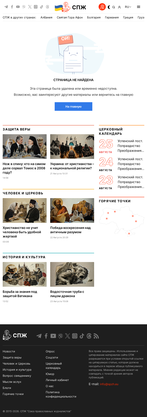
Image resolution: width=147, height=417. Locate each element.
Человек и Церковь (23, 193)
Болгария (94, 17)
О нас (50, 386)
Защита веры (16, 129)
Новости (9, 351)
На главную (73, 106)
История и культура (24, 257)
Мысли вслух (12, 382)
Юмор (50, 374)
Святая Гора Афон (70, 17)
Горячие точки (115, 201)
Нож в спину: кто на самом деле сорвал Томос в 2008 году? (24, 168)
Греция (128, 17)
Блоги (7, 388)
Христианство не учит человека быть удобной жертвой (22, 232)
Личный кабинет (57, 380)
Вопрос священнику (17, 375)
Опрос (50, 351)
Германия (112, 17)
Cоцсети (52, 357)
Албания (46, 17)
